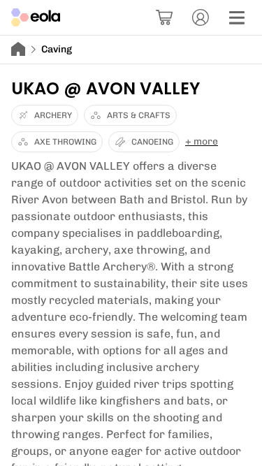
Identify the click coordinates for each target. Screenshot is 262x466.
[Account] (200, 17)
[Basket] (164, 17)
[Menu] (237, 17)
